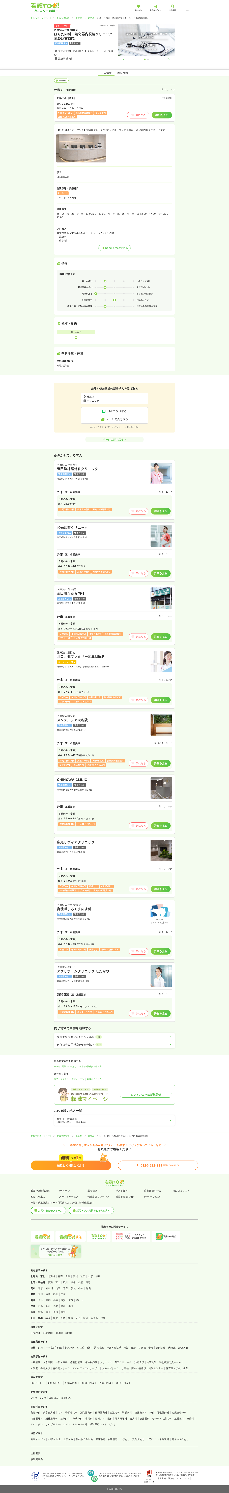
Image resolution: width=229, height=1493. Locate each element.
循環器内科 (101, 1412)
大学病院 (48, 1362)
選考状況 (92, 1190)
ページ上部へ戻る (113, 439)
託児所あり (138, 1439)
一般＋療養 (61, 1362)
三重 (63, 1294)
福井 (73, 1282)
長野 (88, 1282)
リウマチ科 (37, 1424)
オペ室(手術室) (54, 1347)
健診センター (156, 1368)
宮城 (75, 1276)
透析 (89, 1347)
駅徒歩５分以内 (94, 1079)
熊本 (70, 1318)
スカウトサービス (68, 1196)
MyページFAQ (152, 1196)
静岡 (55, 1294)
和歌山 (79, 1300)
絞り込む (63, 80)
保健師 (59, 1332)
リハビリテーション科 (57, 1424)
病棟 (33, 1347)
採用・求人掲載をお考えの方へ (93, 1210)
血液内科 (115, 1412)
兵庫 (55, 1300)
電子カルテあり (61, 1079)
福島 (98, 1276)
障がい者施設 (138, 1368)
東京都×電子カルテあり (65, 1066)
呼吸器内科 (71, 1412)
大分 (78, 1318)
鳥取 (55, 1306)
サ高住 (125, 1368)
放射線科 (179, 1418)
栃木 (80, 1288)
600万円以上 (89, 1383)
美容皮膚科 (49, 1412)
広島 (40, 1306)
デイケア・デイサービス (85, 1368)
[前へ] (126, 59)
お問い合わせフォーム (50, 1210)
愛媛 (55, 1312)
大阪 (40, 1300)
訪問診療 (161, 1347)
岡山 (48, 1306)
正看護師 (35, 1332)
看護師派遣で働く (125, 1196)
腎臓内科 (127, 1412)
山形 (90, 1276)
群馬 (88, 1288)
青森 (60, 1276)
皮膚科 (133, 1418)
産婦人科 (100, 1418)
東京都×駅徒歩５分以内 (90, 1066)
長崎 (63, 1318)
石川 (65, 1282)
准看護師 (48, 1332)
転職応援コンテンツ (98, 1196)
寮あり (126, 1439)
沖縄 (103, 1318)
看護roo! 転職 (63, 18)
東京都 (79, 18)
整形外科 (65, 1418)
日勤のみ (54, 1397)
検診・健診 (130, 1347)
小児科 (88, 1418)
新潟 (50, 1282)
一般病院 (35, 1362)
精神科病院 (91, 1362)
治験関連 (183, 1347)
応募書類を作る (152, 1190)
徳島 (40, 1312)
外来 (40, 1347)
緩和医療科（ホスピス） (103, 1424)
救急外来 (70, 1347)
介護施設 (152, 1362)
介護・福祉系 (114, 1347)
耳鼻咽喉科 (121, 1418)
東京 (40, 1288)
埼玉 (58, 1288)
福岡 (47, 1318)
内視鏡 (172, 1347)
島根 (63, 1306)
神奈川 (49, 1288)
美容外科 (35, 1412)
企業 (185, 1368)
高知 (63, 1312)
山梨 (80, 1282)
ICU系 (80, 1347)
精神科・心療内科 (162, 1418)
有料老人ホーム (61, 1368)
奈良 (70, 1300)
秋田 (82, 1276)
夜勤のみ (66, 1397)
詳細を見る (161, 115)
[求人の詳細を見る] (114, 489)
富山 (57, 1282)
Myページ (64, 1190)
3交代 (43, 1397)
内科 (60, 1412)
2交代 (34, 1397)
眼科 (109, 1418)
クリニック (106, 1362)
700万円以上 (106, 1383)
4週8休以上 (54, 1439)
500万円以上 (72, 1383)
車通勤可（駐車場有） (108, 1439)
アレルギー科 (79, 1424)
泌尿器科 (145, 1418)
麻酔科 (190, 1418)
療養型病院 (76, 1362)
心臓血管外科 (179, 1412)
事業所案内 (37, 1459)
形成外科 (77, 1418)
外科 (152, 1412)
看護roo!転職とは (40, 1190)
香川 (48, 1312)
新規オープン (78, 1079)
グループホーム (110, 1368)
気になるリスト (181, 1190)
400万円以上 (55, 1383)
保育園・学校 (146, 1347)
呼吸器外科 (163, 1412)
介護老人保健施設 (40, 1368)
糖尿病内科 (141, 1412)
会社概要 (35, 1453)
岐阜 (48, 1294)
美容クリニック (123, 1362)
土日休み (68, 1439)
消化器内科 (86, 1412)
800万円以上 (123, 1383)
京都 (48, 1300)
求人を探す (122, 1190)
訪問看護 (99, 1347)
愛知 (40, 1294)
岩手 (67, 1276)
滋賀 (63, 1300)
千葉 (65, 1288)
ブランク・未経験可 (158, 1439)
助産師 (69, 1332)
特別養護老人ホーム (170, 1362)
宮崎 (85, 1318)
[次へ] (166, 59)
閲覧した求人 (38, 1196)
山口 (70, 1306)
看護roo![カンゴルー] (41, 18)
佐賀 (55, 1318)
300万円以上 (38, 1383)
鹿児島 (94, 1318)
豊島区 (91, 18)
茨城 (73, 1288)
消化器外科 (37, 1418)
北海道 (51, 1276)
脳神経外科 (51, 1418)
